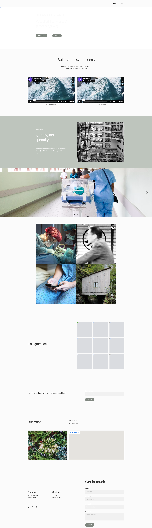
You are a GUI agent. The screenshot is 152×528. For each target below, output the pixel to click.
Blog (122, 3)
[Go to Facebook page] (32, 507)
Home (114, 3)
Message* (88, 511)
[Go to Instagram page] (36, 507)
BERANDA (41, 35)
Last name (88, 496)
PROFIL (57, 35)
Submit (90, 399)
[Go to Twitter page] (28, 507)
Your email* (88, 504)
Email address (89, 391)
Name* (87, 488)
